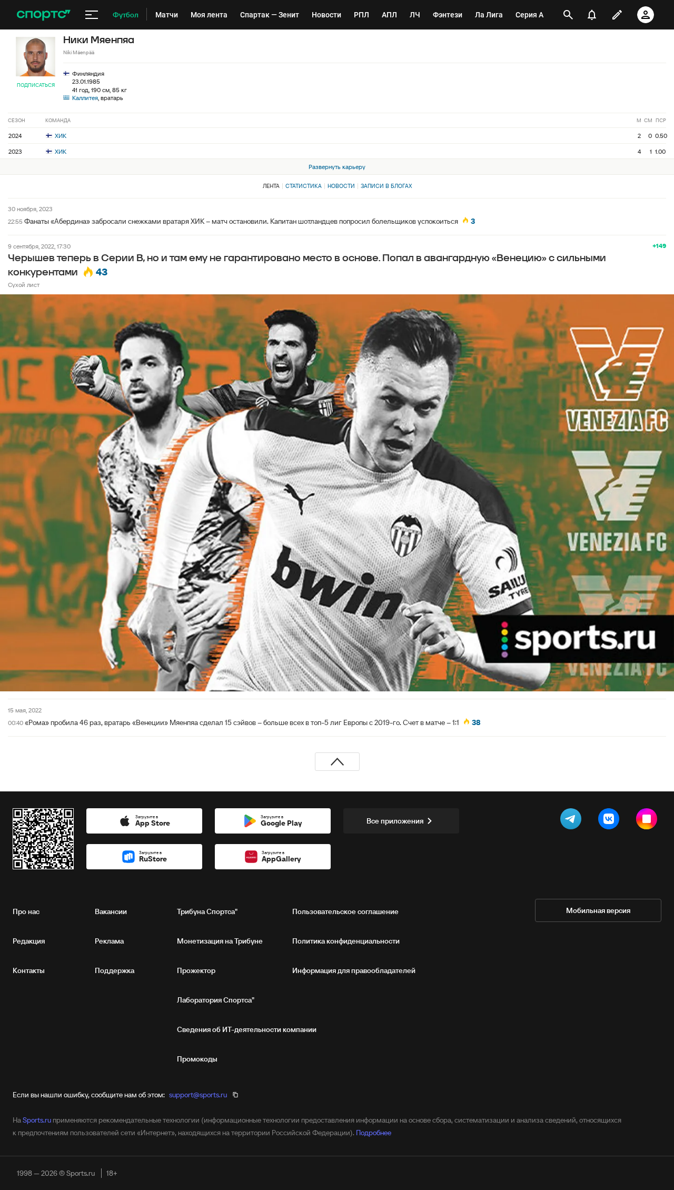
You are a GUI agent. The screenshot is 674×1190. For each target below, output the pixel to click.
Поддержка (114, 970)
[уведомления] (591, 14)
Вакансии (111, 911)
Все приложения (394, 821)
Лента (271, 186)
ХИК (59, 136)
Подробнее (373, 1132)
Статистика (303, 186)
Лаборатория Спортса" (215, 1000)
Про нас (26, 911)
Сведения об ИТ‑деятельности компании (246, 1029)
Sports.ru (37, 1120)
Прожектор (196, 970)
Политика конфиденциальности (346, 941)
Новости (341, 186)
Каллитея (85, 98)
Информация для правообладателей (353, 970)
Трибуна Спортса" (207, 911)
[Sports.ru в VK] (610, 821)
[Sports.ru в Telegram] (573, 821)
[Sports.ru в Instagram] (648, 821)
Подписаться (36, 85)
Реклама (109, 941)
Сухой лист (23, 285)
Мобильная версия (598, 910)
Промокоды (197, 1059)
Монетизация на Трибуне (220, 941)
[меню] (91, 15)
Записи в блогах (386, 186)
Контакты (29, 970)
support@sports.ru (198, 1094)
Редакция (29, 941)
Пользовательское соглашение (345, 911)
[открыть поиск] (568, 14)
